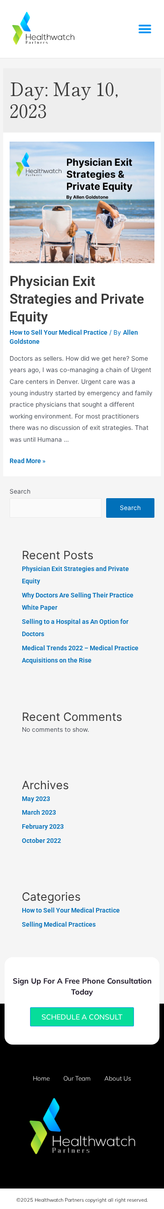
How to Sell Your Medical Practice (59, 332)
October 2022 (41, 840)
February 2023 (43, 826)
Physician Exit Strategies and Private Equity (77, 299)
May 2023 (36, 798)
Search (20, 491)
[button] (144, 29)
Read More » (28, 460)
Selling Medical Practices (59, 924)
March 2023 (39, 812)
